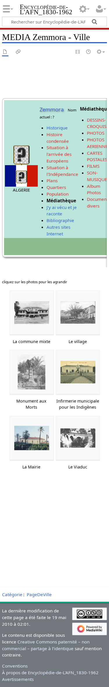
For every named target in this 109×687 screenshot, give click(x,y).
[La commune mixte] (31, 312)
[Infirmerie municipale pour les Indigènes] (77, 372)
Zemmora (52, 109)
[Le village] (77, 312)
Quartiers (56, 187)
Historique (57, 128)
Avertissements (18, 679)
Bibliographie (60, 220)
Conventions (15, 666)
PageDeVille (39, 594)
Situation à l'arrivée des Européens (59, 154)
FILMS (93, 166)
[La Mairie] (31, 438)
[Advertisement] (54, 530)
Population (58, 194)
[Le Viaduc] (77, 438)
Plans (52, 180)
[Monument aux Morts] (31, 372)
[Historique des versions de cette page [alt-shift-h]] (88, 52)
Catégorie (12, 594)
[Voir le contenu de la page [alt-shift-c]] (5, 52)
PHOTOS (95, 133)
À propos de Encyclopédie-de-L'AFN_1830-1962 (50, 672)
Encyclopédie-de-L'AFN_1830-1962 (46, 10)
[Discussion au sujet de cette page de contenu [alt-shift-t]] (18, 52)
